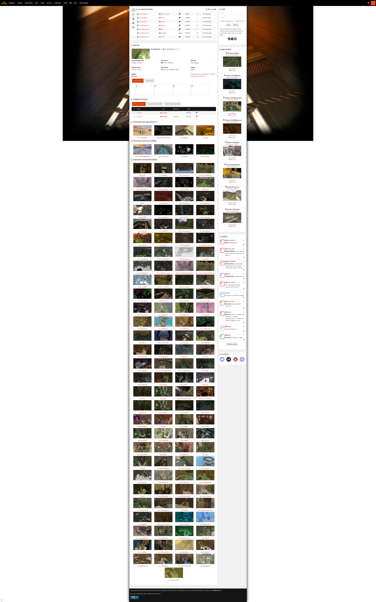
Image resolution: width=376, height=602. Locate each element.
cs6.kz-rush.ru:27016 (232, 189)
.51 (162, 113)
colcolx (165, 63)
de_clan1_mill (232, 202)
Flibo (228, 293)
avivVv (140, 116)
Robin (162, 18)
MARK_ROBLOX (231, 261)
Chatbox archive (232, 344)
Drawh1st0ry (230, 240)
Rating (42, 3)
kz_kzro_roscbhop (163, 287)
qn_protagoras (143, 14)
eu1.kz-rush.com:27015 (232, 55)
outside (229, 312)
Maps (36, 3)
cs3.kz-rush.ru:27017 (232, 144)
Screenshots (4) (138, 80)
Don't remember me (227, 21)
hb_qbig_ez (232, 91)
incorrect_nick (165, 14)
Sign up (235, 25)
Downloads (57, 3)
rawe (134, 69)
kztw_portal (232, 180)
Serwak (229, 249)
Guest (75, 3)
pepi (164, 69)
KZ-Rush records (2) (139, 104)
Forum (65, 3)
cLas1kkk (163, 33)
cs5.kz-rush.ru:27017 (232, 166)
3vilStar (163, 25)
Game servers (29, 3)
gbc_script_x (232, 68)
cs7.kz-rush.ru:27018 (232, 211)
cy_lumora (232, 135)
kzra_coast (184, 357)
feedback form (217, 590)
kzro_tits (205, 357)
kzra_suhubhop (163, 357)
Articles (49, 3)
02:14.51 (139, 69)
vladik (162, 37)
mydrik (163, 21)
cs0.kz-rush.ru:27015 (232, 77)
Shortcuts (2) (149, 80)
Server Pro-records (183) (155, 104)
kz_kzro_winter (142, 287)
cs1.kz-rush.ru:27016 (232, 99)
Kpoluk (229, 335)
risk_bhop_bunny (144, 25)
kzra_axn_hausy (205, 287)
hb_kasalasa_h (143, 21)
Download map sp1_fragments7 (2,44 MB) (203, 74)
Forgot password (239, 21)
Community (12, 3)
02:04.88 (139, 63)
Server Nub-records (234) (172, 104)
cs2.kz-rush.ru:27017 (232, 122)
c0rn (228, 274)
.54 (162, 116)
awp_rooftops (232, 158)
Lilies (162, 29)
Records (20, 3)
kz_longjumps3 (232, 225)
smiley (229, 326)
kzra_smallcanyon (142, 357)
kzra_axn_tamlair (184, 287)
